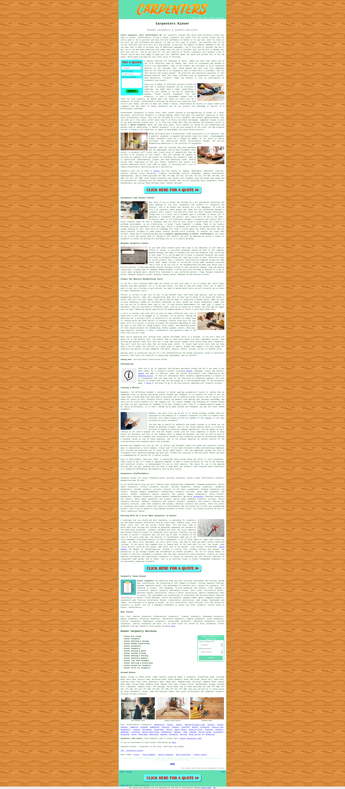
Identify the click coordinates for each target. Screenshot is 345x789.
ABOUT (205, 18)
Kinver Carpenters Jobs (191, 738)
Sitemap (122, 771)
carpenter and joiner (172, 217)
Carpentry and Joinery (167, 236)
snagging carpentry (214, 598)
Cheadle (177, 732)
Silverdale (159, 730)
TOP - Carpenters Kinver (132, 751)
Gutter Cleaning (165, 755)
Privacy (223, 771)
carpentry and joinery (172, 494)
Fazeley (124, 727)
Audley (170, 725)
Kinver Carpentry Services (139, 631)
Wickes (189, 371)
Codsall (175, 727)
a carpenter (179, 227)
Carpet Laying (200, 755)
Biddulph (125, 732)
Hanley (195, 727)
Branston (209, 730)
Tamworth (134, 727)
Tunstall (165, 727)
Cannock (192, 732)
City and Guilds (138, 236)
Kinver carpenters (145, 581)
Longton (136, 730)
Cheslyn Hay (217, 727)
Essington (125, 734)
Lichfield (135, 732)
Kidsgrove (210, 734)
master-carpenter (138, 125)
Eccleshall (218, 732)
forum (148, 383)
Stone (134, 734)
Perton (169, 730)
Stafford (185, 727)
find (128, 616)
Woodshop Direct (145, 376)
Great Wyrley (195, 734)
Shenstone (153, 734)
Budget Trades (125, 785)
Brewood (144, 727)
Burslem (183, 734)
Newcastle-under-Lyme (195, 725)
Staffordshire (135, 607)
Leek (185, 732)
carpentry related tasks (209, 605)
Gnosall (211, 725)
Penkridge (142, 734)
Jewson (141, 373)
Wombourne (154, 727)
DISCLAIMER (219, 18)
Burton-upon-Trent (150, 732)
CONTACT (211, 18)
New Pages (129, 771)
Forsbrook (204, 727)
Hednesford (159, 725)
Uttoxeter (173, 734)
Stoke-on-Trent (196, 730)
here (173, 626)
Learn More (206, 788)
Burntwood (146, 730)
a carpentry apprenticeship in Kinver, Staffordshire (188, 234)
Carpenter (125, 746)
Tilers (136, 755)
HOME (193, 18)
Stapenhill (126, 730)
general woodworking (208, 593)
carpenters (196, 52)
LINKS (199, 18)
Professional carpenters (132, 113)
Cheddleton (166, 732)
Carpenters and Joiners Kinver (138, 198)
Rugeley (163, 734)
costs (159, 57)
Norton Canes (205, 732)
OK (214, 788)
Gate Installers (183, 755)
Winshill (219, 730)
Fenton (220, 725)
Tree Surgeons (148, 755)
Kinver (157, 171)
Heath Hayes (180, 730)
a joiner (169, 224)
